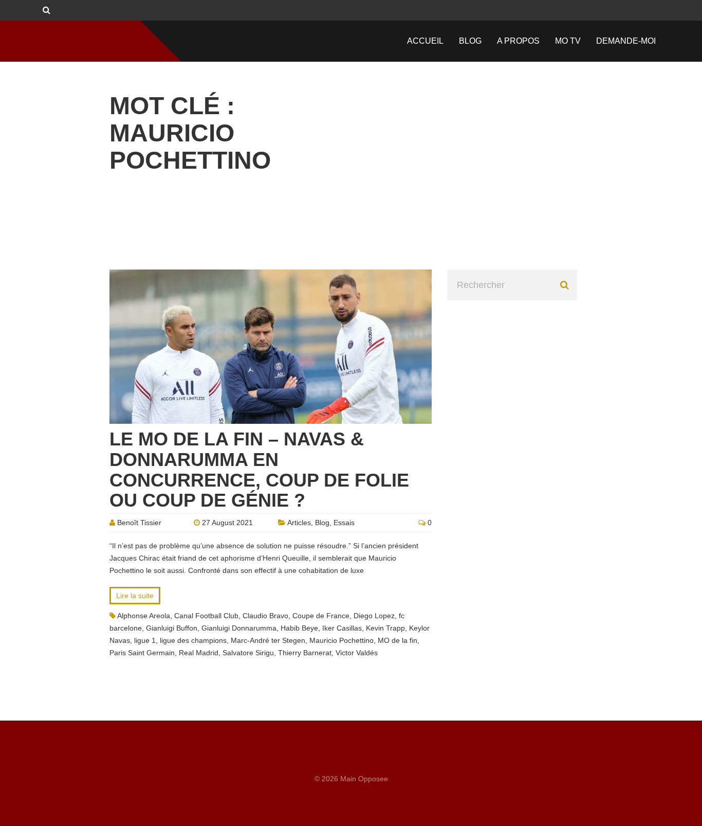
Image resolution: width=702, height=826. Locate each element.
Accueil (425, 41)
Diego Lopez (374, 616)
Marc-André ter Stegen (268, 640)
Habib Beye (299, 628)
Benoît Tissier (139, 522)
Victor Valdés (357, 653)
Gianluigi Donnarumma (238, 628)
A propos (518, 41)
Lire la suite (135, 595)
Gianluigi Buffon (171, 628)
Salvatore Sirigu (248, 653)
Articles (299, 522)
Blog (470, 41)
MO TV (568, 41)
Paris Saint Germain (142, 653)
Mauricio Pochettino (341, 640)
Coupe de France (320, 616)
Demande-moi (626, 41)
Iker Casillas (342, 628)
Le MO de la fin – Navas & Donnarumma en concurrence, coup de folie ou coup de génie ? (259, 469)
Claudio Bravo (265, 616)
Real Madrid (198, 653)
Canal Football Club (206, 616)
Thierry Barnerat (304, 653)
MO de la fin (397, 640)
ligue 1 (145, 640)
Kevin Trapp (385, 628)
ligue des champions (193, 640)
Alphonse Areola (143, 616)
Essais (344, 522)
